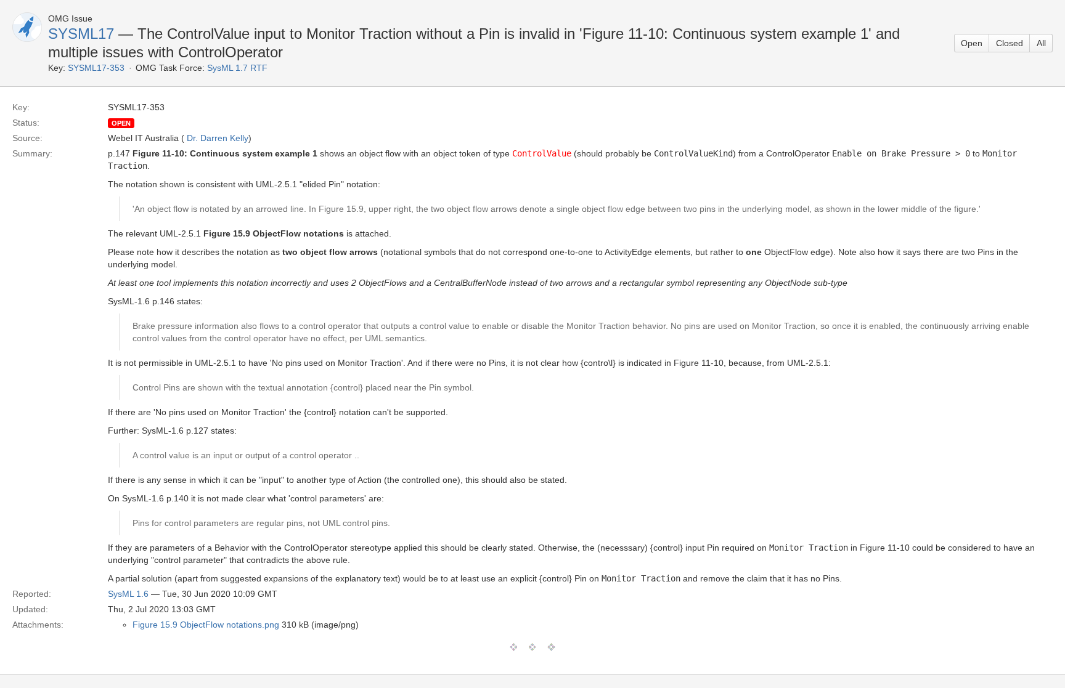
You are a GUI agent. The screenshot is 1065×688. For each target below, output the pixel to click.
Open (971, 43)
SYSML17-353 (96, 68)
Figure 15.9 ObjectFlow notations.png (206, 624)
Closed (1009, 43)
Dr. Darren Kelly (217, 138)
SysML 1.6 (128, 594)
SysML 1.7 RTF (237, 68)
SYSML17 (81, 33)
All (1041, 43)
